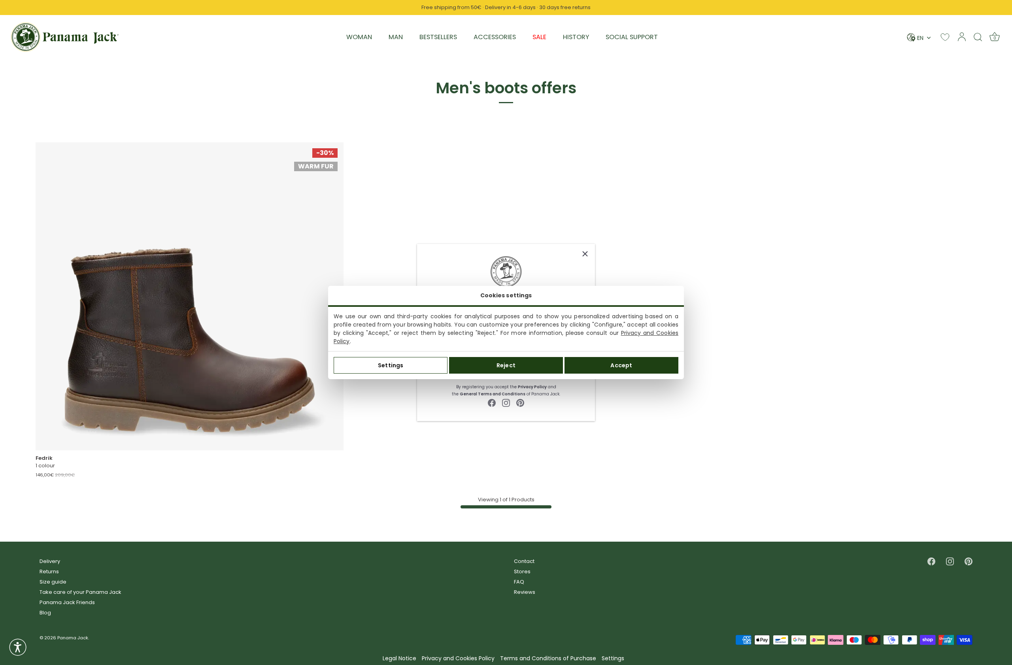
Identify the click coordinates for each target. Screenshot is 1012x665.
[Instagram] (506, 402)
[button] (18, 647)
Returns (49, 571)
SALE (539, 37)
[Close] (585, 254)
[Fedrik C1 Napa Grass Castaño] (190, 296)
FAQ (519, 582)
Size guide (53, 582)
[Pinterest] (520, 402)
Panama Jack (72, 638)
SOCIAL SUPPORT (632, 37)
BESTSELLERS (438, 37)
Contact (524, 561)
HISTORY (576, 37)
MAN (396, 37)
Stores (522, 571)
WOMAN (359, 37)
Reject (506, 365)
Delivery (50, 561)
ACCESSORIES (495, 37)
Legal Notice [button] (399, 658)
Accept (621, 365)
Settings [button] (613, 658)
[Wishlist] (945, 37)
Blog (45, 612)
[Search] (978, 36)
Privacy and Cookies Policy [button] (458, 658)
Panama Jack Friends (67, 602)
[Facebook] (492, 402)
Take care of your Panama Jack (80, 592)
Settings (390, 365)
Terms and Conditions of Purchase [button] (548, 658)
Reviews (524, 592)
